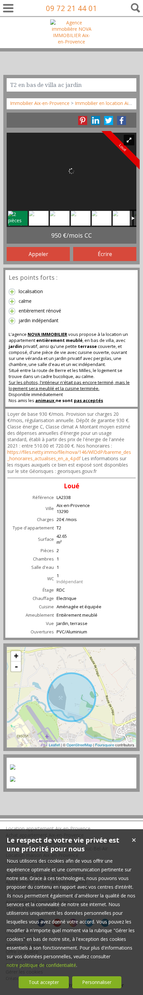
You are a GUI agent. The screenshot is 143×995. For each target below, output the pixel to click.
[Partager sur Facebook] (121, 120)
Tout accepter (44, 982)
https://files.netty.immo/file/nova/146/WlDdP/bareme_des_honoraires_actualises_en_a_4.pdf (69, 455)
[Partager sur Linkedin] (95, 120)
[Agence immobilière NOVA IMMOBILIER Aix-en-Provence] (71, 41)
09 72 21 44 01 (71, 8)
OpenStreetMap (79, 744)
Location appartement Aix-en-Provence (48, 828)
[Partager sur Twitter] (108, 120)
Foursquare (104, 744)
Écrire (105, 254)
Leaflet (54, 744)
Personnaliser (96, 982)
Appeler (38, 254)
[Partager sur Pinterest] (82, 120)
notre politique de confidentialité (41, 965)
